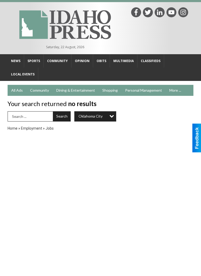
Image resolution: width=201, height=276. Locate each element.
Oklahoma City (91, 116)
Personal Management (143, 90)
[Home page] (65, 24)
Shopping (110, 90)
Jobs (50, 128)
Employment (31, 128)
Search (62, 116)
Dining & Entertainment (75, 90)
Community (39, 90)
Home (13, 128)
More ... (175, 90)
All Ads (17, 90)
